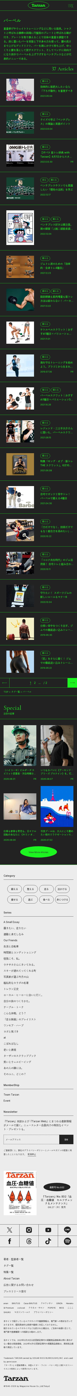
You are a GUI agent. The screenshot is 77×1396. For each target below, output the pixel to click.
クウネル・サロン (36, 1308)
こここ (70, 1308)
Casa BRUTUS (30, 1303)
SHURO (7, 1312)
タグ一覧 (15, 691)
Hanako (69, 1303)
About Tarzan (12, 1278)
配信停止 (32, 1154)
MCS (61, 1308)
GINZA (59, 1303)
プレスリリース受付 (15, 1291)
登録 (66, 1139)
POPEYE (52, 1308)
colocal (21, 1308)
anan (6, 1303)
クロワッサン (47, 1303)
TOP (6, 691)
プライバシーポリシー (43, 1312)
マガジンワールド (22, 1312)
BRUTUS (16, 1303)
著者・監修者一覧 (14, 1259)
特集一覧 (9, 1271)
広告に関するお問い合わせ (19, 1284)
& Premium (9, 1308)
